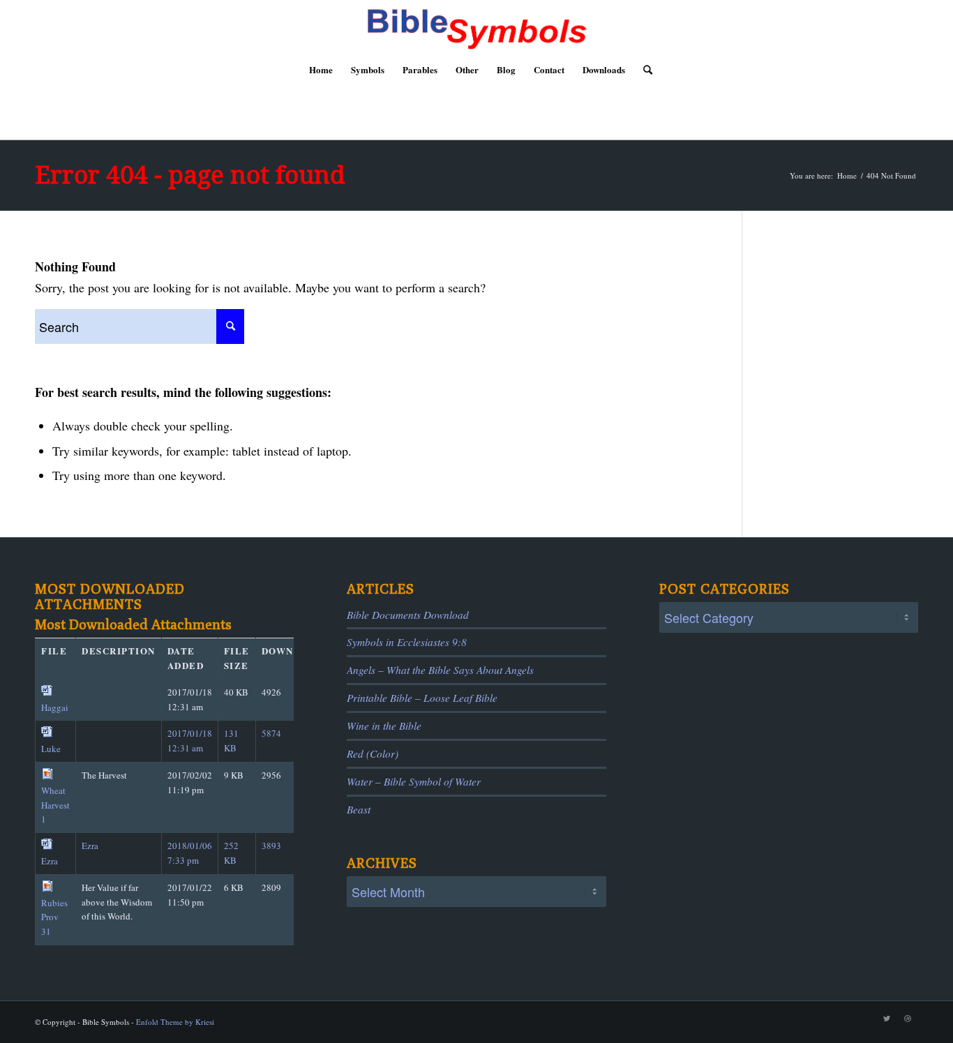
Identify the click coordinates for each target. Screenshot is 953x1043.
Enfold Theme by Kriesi (175, 1021)
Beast (358, 809)
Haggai (54, 707)
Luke (51, 748)
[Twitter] (886, 1018)
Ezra (49, 861)
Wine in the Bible (384, 726)
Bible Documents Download (408, 615)
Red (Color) (372, 753)
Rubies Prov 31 (54, 917)
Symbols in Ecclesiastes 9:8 (407, 642)
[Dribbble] (907, 1018)
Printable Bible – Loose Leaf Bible (422, 698)
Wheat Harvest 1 (55, 805)
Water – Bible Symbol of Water (414, 781)
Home (847, 175)
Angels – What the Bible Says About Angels (440, 670)
